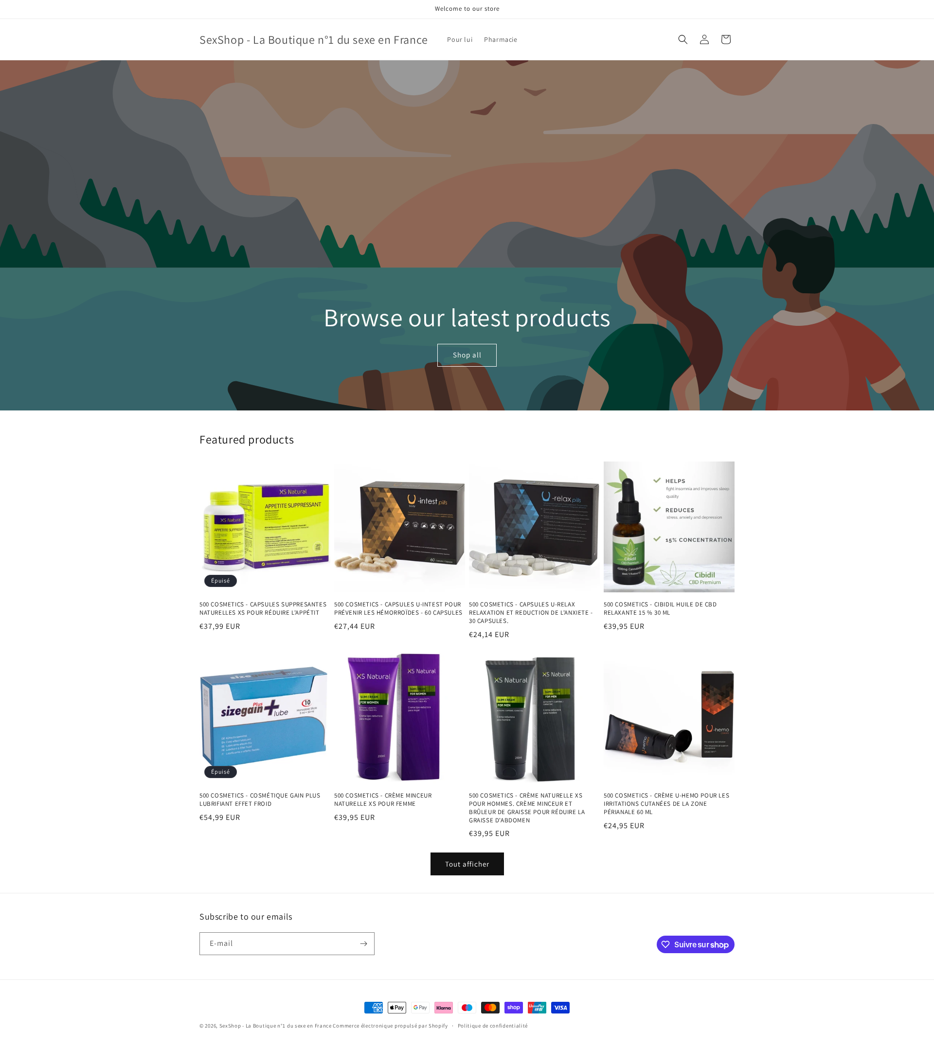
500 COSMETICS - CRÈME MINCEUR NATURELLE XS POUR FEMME (382, 800)
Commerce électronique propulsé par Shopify (390, 1025)
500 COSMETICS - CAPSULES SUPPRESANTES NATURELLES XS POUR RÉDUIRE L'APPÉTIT (262, 609)
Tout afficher (467, 864)
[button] (683, 39)
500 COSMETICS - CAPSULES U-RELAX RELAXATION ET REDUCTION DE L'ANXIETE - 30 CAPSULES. (531, 613)
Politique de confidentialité (493, 1025)
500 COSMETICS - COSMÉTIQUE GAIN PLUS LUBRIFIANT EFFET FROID (260, 800)
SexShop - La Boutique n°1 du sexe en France (275, 1025)
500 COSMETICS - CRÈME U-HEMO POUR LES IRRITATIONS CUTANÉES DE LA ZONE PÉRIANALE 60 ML (666, 804)
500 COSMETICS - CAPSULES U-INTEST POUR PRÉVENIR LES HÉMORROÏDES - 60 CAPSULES (398, 609)
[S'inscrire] (363, 943)
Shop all (466, 355)
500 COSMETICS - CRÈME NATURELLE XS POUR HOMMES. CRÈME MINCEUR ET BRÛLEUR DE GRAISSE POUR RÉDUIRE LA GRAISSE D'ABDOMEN (527, 808)
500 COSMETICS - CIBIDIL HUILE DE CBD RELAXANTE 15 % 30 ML (660, 609)
